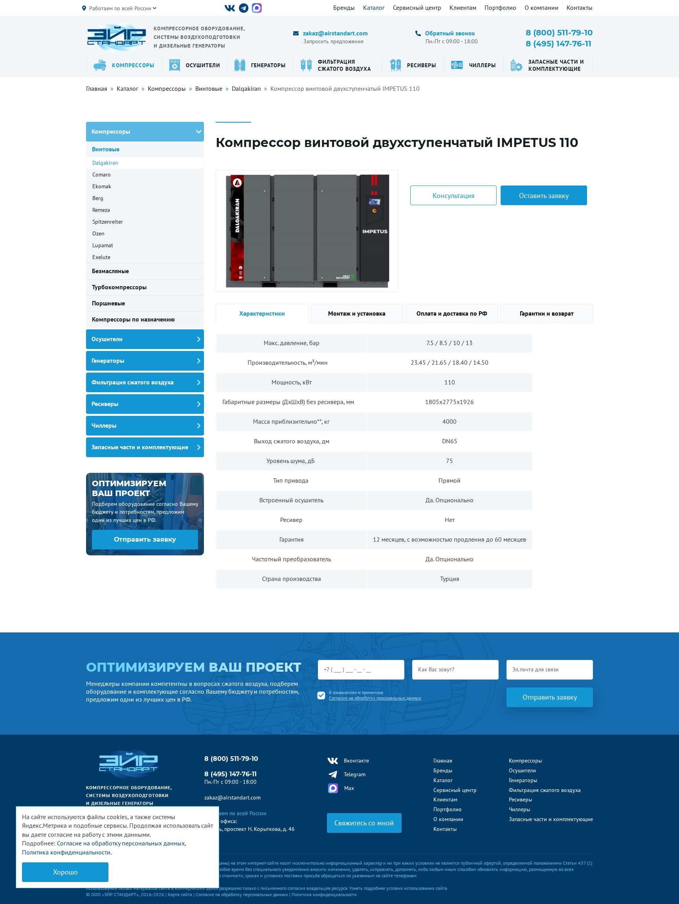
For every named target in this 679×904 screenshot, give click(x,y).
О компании (541, 7)
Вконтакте (356, 760)
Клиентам (463, 7)
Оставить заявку (544, 195)
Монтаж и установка (356, 313)
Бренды (344, 7)
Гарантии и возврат (547, 313)
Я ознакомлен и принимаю (375, 695)
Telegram (354, 774)
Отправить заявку (145, 539)
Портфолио (500, 7)
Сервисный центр (417, 7)
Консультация (454, 195)
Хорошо (65, 871)
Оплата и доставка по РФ (452, 313)
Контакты (580, 7)
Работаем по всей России (121, 8)
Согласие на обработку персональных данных (375, 698)
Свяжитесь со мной (364, 822)
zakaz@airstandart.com (335, 33)
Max (349, 788)
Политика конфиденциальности (324, 894)
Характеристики (262, 313)
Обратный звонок (450, 33)
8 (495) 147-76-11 (558, 43)
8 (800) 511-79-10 (559, 32)
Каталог (374, 7)
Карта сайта (180, 894)
